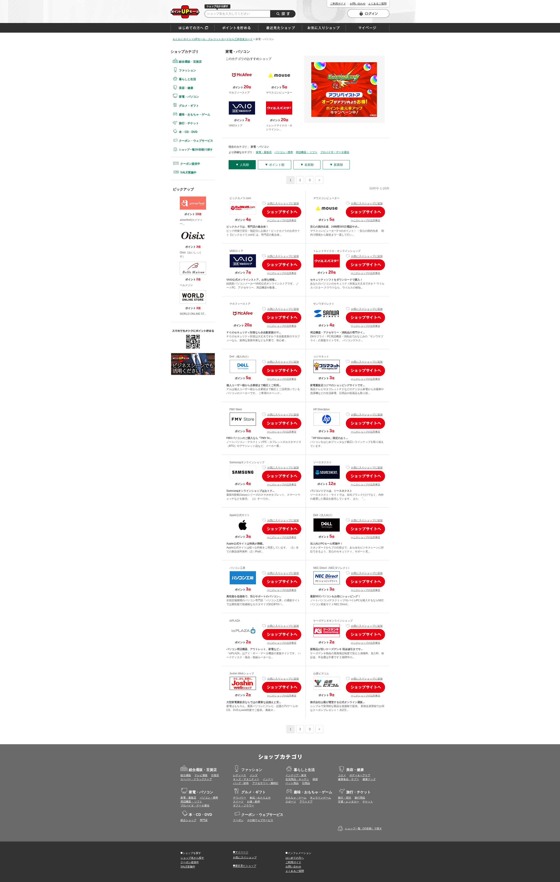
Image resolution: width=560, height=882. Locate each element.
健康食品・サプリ (348, 779)
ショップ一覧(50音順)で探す (196, 149)
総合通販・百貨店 (190, 61)
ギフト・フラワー (243, 805)
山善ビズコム (321, 673)
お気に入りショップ (245, 857)
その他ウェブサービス (260, 820)
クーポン (238, 820)
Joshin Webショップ (241, 673)
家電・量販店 (264, 152)
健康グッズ (369, 779)
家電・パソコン (185, 11)
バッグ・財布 (241, 783)
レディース (239, 775)
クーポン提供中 (190, 163)
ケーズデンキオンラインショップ (333, 620)
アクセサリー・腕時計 (265, 783)
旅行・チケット (189, 123)
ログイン (368, 13)
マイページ (240, 852)
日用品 (306, 783)
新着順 (336, 164)
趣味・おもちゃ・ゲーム (194, 114)
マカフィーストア (239, 303)
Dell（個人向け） (239, 356)
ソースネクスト (322, 462)
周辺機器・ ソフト (306, 152)
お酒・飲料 (253, 801)
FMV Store (235, 409)
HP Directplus (321, 409)
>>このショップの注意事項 (281, 220)
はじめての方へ (193, 28)
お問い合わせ (358, 3)
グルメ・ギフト (189, 105)
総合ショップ (188, 820)
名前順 (307, 164)
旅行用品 (360, 797)
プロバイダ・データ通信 (334, 152)
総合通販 (185, 775)
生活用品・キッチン (297, 779)
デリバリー (239, 797)
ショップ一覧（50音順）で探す (363, 828)
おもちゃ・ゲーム (295, 797)
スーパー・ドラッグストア (196, 779)
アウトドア (306, 801)
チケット (367, 801)
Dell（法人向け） (323, 515)
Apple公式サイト (239, 515)
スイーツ (238, 801)
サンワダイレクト (323, 303)
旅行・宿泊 (344, 797)
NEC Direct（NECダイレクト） (332, 567)
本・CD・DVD (188, 132)
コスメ (342, 775)
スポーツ (290, 801)
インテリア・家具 (295, 775)
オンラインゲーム (320, 797)
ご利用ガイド (338, 3)
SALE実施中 (188, 172)
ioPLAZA (234, 620)
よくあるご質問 (377, 3)
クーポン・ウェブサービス (196, 140)
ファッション (187, 70)
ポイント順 (274, 164)
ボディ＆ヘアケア (359, 775)
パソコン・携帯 (284, 152)
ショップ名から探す (192, 857)
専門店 (204, 820)
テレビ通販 (201, 775)
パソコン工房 (237, 567)
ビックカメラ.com (240, 198)
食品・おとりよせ (260, 797)
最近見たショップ (244, 865)
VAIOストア (236, 251)
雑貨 (315, 779)
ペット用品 (292, 783)
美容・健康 (186, 88)
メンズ (253, 775)
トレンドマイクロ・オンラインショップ (336, 251)
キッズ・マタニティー (246, 779)
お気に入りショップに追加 (283, 203)
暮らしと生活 (187, 79)
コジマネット (321, 356)
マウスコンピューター (326, 198)
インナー (268, 779)
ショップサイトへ (281, 212)
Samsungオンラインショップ (246, 462)
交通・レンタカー (348, 801)
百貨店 (215, 775)
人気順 (242, 164)
